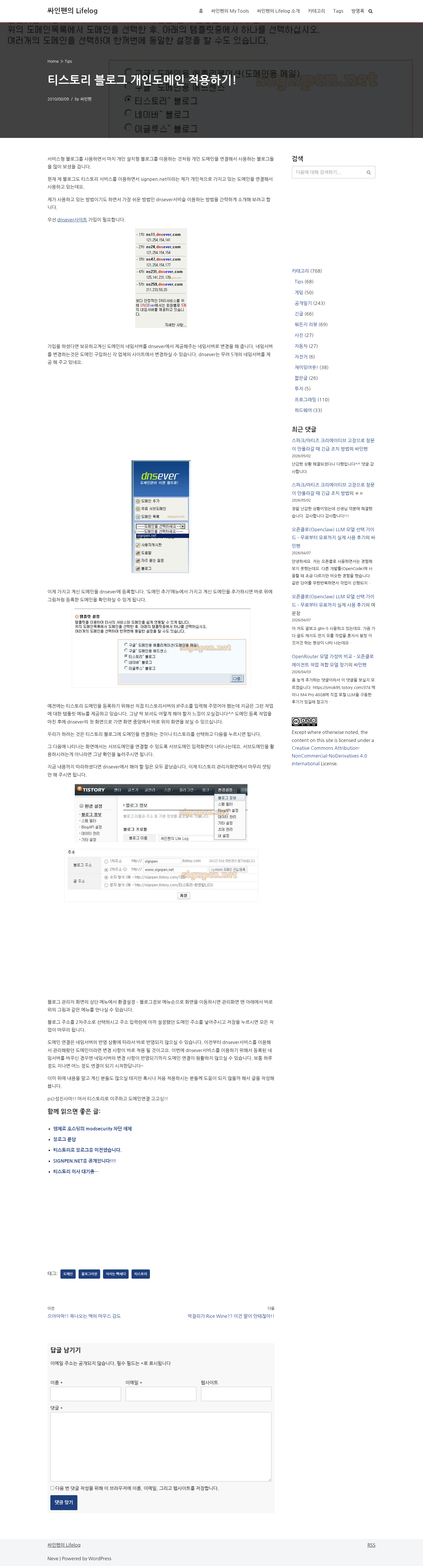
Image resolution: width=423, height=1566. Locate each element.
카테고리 (316, 11)
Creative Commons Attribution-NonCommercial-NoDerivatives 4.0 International (329, 756)
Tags (338, 11)
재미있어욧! (306, 367)
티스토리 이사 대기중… (76, 1172)
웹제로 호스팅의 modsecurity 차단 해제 (92, 1129)
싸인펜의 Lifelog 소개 (278, 11)
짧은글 (301, 378)
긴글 (299, 314)
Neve (52, 1558)
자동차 (301, 346)
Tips (68, 61)
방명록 (357, 11)
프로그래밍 (305, 399)
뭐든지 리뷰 (306, 324)
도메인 (68, 1274)
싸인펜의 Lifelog (64, 1545)
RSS (371, 1545)
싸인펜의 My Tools (230, 11)
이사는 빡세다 (116, 1274)
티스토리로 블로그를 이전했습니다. (87, 1150)
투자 (299, 388)
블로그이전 (89, 1274)
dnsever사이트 (72, 219)
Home (53, 61)
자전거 (301, 356)
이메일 (133, 1382)
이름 (56, 1382)
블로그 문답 (64, 1139)
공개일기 (303, 303)
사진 (299, 335)
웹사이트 (209, 1382)
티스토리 (140, 1274)
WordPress (99, 1558)
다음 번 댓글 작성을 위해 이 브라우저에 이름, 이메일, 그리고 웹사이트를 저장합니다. (137, 1488)
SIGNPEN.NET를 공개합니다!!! (84, 1161)
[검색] (370, 11)
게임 (299, 292)
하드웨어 (303, 410)
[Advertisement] (161, 411)
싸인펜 (86, 99)
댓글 (56, 1408)
